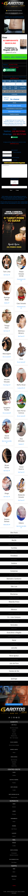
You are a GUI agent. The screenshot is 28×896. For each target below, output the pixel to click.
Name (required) (17, 152)
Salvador (14, 806)
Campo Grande (14, 797)
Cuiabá (14, 790)
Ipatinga (14, 763)
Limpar (17, 190)
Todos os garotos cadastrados (14, 690)
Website (15, 160)
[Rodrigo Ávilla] (7, 292)
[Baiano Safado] (7, 513)
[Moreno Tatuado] (7, 374)
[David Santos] (7, 431)
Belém (14, 871)
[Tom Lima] (7, 265)
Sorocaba (14, 733)
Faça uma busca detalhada (14, 704)
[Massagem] (7, 347)
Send (11, 190)
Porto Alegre (14, 862)
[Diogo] (7, 486)
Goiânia (14, 775)
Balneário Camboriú (14, 855)
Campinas (14, 729)
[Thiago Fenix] (7, 320)
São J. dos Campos (14, 737)
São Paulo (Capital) (14, 727)
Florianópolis (14, 853)
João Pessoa (14, 828)
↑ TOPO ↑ (14, 885)
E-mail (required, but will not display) (10, 157)
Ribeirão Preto (14, 735)
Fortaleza (14, 814)
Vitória (14, 752)
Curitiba (14, 845)
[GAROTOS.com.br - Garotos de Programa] (14, 4)
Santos (14, 731)
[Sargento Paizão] (7, 402)
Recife (14, 821)
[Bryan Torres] (7, 460)
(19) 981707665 (13, 64)
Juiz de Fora (14, 765)
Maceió (14, 836)
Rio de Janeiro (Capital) (14, 745)
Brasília (14, 782)
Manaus (14, 879)
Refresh (15, 185)
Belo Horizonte (14, 759)
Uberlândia (14, 761)
